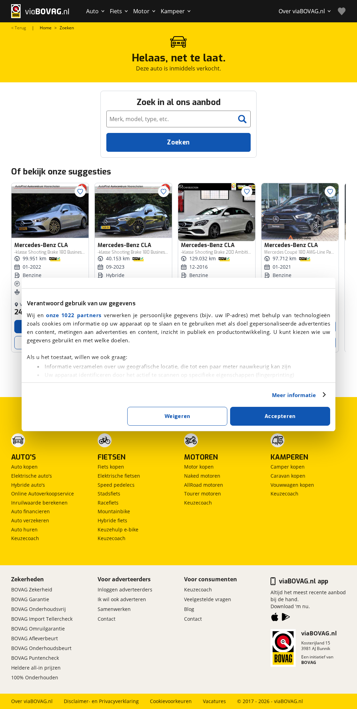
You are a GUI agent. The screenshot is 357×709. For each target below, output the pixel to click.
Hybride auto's (28, 485)
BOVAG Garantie (30, 599)
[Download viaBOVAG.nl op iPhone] (275, 618)
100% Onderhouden (34, 677)
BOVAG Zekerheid (31, 589)
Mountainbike (114, 511)
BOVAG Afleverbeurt (34, 638)
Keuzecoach (25, 538)
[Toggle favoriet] (80, 191)
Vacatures (214, 701)
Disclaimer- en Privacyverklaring (101, 701)
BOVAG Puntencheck (35, 658)
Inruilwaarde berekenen (39, 502)
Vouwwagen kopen (292, 485)
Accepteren (280, 416)
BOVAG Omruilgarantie (38, 628)
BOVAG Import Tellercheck (42, 618)
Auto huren (24, 529)
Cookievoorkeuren (171, 701)
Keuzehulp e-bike (118, 529)
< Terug (18, 28)
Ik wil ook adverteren (122, 599)
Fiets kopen (111, 466)
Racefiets (108, 502)
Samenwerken (114, 609)
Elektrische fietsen (119, 475)
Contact (106, 618)
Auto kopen (24, 466)
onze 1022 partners (73, 315)
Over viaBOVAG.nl (32, 701)
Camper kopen (288, 466)
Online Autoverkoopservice (42, 493)
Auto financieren (30, 511)
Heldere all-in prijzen (36, 667)
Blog (189, 609)
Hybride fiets (112, 520)
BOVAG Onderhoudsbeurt (41, 648)
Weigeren (177, 416)
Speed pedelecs (116, 485)
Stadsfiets (109, 493)
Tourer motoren (202, 493)
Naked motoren (202, 475)
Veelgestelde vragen (207, 599)
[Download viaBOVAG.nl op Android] (286, 618)
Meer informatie (294, 394)
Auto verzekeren (30, 520)
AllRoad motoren (203, 485)
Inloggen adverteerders (125, 589)
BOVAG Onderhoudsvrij (38, 609)
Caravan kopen (288, 475)
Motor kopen (199, 466)
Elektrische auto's (31, 475)
